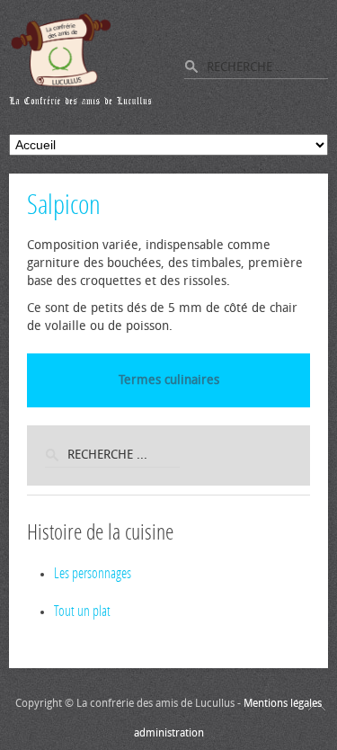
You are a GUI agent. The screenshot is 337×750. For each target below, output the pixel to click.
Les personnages (92, 573)
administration (169, 733)
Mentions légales (283, 703)
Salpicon (64, 205)
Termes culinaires (169, 380)
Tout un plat (82, 611)
